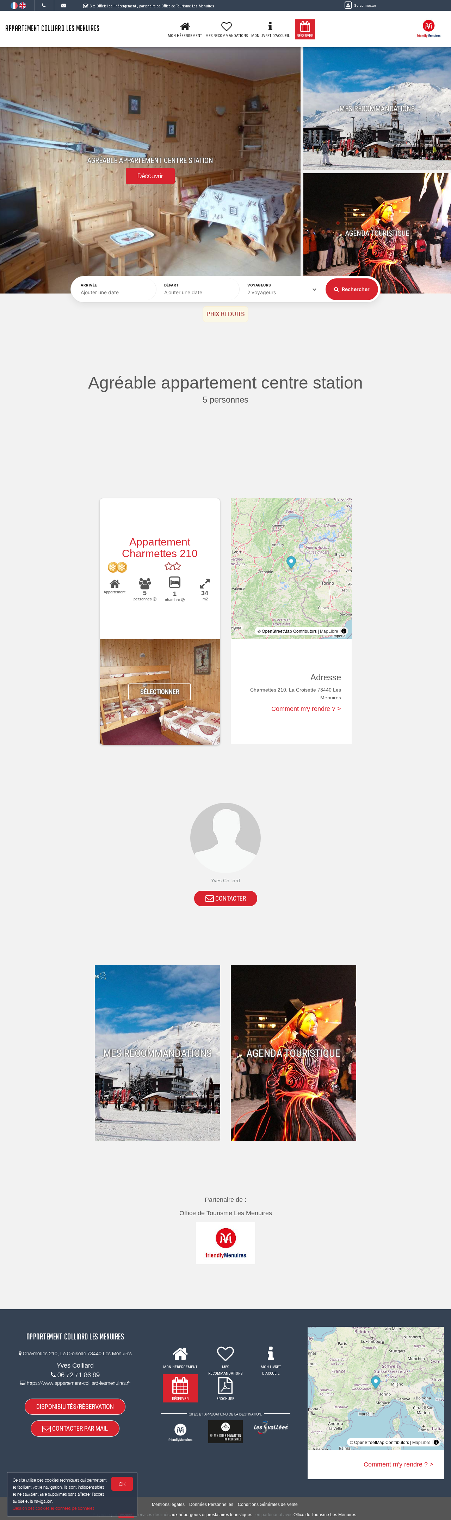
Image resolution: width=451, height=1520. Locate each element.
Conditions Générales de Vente (268, 1504)
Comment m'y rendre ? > (306, 708)
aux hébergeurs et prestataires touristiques (211, 1514)
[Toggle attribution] (344, 631)
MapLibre (329, 631)
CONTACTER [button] (230, 898)
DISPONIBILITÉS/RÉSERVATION (75, 1406)
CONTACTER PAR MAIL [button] (79, 1428)
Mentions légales (168, 1504)
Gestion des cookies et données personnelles (53, 1508)
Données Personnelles (211, 1504)
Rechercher (355, 289)
